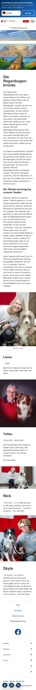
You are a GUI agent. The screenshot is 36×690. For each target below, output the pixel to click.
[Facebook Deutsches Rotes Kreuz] (18, 632)
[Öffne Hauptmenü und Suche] (32, 21)
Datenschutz (20, 681)
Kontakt (5, 681)
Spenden (26, 21)
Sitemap (12, 681)
